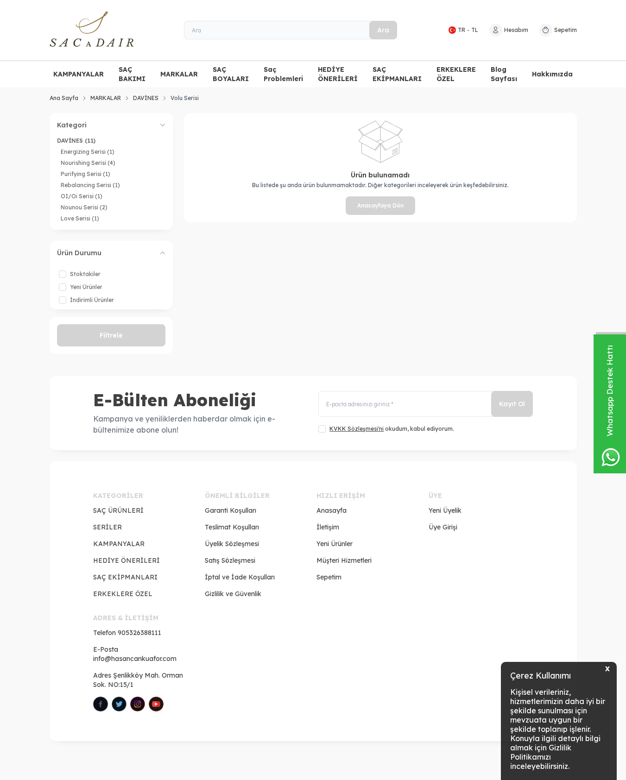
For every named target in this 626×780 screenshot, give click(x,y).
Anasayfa (331, 510)
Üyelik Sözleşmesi (232, 544)
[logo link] (105, 30)
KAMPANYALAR (78, 74)
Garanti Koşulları (230, 510)
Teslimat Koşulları (232, 527)
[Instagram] (137, 704)
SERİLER (107, 527)
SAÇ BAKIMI (132, 74)
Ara (383, 30)
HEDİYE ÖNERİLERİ (338, 74)
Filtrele (111, 335)
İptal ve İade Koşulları (240, 577)
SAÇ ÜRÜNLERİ (118, 510)
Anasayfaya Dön (380, 205)
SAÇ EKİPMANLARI (397, 74)
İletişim (327, 527)
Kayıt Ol (512, 404)
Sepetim (328, 577)
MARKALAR (179, 74)
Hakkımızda (552, 74)
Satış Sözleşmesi (230, 560)
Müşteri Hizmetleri (344, 560)
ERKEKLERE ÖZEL (456, 74)
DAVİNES (145, 97)
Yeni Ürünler (334, 544)
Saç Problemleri (283, 74)
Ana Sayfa (64, 97)
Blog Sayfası (504, 74)
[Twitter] (119, 704)
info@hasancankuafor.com (135, 658)
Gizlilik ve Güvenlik (233, 594)
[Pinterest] (156, 704)
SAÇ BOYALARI (231, 74)
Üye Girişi (443, 527)
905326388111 (139, 633)
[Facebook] (100, 704)
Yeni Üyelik (445, 510)
